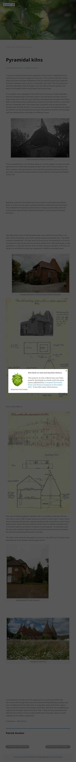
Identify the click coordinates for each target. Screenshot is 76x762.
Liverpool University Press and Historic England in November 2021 (45, 384)
